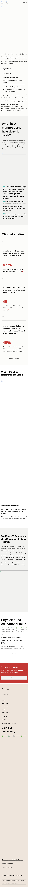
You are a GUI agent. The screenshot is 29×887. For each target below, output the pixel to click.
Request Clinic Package (9, 723)
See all (14, 654)
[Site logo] (3, 2)
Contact (4, 719)
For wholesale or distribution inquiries (12, 860)
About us (4, 716)
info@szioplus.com (7, 863)
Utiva (3, 700)
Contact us (13, 677)
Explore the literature (14, 358)
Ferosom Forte (6, 703)
